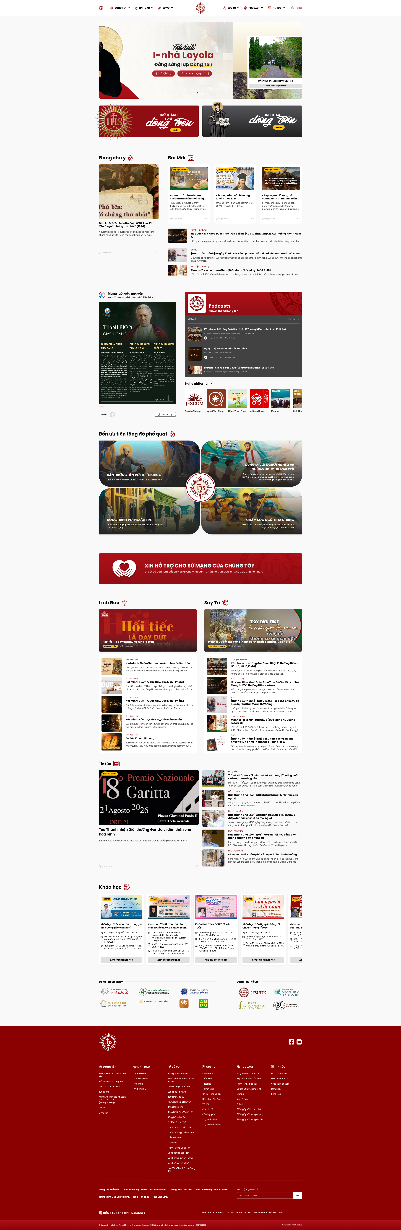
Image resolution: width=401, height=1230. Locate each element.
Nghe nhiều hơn (197, 383)
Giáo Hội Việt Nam (280, 1083)
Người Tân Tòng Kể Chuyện (250, 1078)
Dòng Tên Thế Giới (109, 1189)
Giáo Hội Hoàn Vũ (279, 1078)
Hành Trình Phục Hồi (247, 1083)
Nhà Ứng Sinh (160, 1196)
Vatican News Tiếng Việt (249, 1089)
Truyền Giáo (208, 1089)
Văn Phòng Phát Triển (178, 1152)
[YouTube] (299, 1042)
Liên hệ (175, 130)
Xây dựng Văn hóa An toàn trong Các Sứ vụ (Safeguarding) (112, 1099)
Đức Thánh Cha (279, 1073)
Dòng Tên (103, 1112)
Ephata (240, 1104)
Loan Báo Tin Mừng (177, 1091)
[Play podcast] (205, 338)
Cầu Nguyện (208, 1114)
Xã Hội (205, 1104)
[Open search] (292, 8)
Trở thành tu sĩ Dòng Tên (111, 1081)
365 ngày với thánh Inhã (249, 1109)
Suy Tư (212, 603)
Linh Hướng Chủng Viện (179, 1086)
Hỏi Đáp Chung (276, 1212)
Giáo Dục (172, 1142)
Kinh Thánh (207, 1073)
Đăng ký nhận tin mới (247, 1189)
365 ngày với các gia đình (250, 1119)
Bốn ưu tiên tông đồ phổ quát (133, 434)
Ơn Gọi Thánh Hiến (211, 1094)
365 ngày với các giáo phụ (250, 1114)
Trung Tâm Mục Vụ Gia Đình (114, 1196)
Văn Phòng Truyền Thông (180, 1158)
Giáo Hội (206, 1212)
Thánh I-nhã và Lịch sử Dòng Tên (113, 1075)
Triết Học (206, 1083)
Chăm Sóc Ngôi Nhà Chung (181, 1132)
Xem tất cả (293, 319)
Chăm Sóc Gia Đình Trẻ (179, 1127)
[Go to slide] (193, 93)
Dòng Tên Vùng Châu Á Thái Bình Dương (144, 1189)
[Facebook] (291, 1042)
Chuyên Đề (207, 1109)
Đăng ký (279, 127)
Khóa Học (276, 1094)
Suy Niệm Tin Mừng (211, 1124)
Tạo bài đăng (138, 1213)
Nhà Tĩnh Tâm (141, 1196)
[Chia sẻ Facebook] (112, 414)
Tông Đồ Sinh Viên (176, 1117)
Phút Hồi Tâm (139, 1089)
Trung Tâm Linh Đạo (177, 1073)
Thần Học (207, 1078)
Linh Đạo (109, 603)
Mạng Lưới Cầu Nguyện (179, 1102)
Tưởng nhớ (104, 1091)
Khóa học (110, 887)
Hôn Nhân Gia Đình (211, 1099)
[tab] (101, 265)
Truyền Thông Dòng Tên (248, 1073)
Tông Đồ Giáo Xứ (176, 1096)
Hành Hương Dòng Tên (179, 1147)
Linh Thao (138, 1083)
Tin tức (105, 764)
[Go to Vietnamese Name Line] (114, 991)
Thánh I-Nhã (139, 1073)
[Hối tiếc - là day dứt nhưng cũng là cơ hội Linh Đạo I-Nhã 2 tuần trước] (148, 633)
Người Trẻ (241, 1212)
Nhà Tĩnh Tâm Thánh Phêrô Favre (181, 1080)
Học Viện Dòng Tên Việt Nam (212, 1189)
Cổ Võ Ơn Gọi (174, 1137)
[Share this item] (157, 252)
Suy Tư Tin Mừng (210, 1119)
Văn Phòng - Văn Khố (178, 1163)
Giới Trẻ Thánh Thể (177, 1122)
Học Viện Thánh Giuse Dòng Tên (181, 1169)
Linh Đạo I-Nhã (140, 1078)
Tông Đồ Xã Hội (175, 1107)
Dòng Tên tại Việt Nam (110, 1086)
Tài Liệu (230, 1212)
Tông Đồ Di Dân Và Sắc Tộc (181, 1112)
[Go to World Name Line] (252, 992)
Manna (240, 1094)
